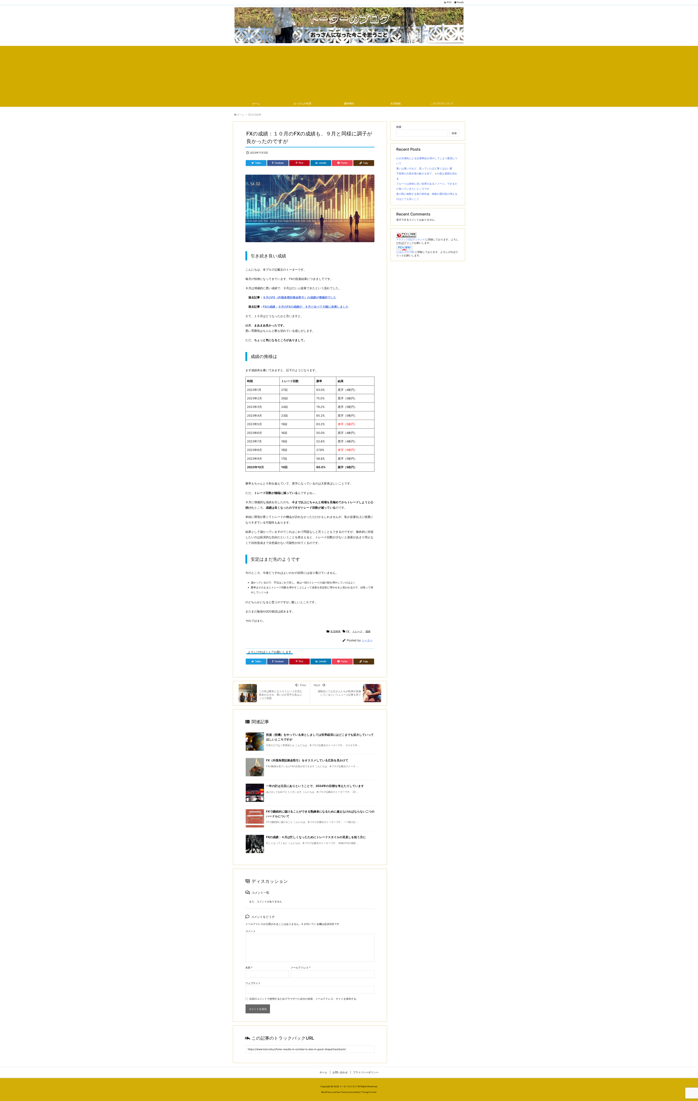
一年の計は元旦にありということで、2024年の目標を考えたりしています (315, 786)
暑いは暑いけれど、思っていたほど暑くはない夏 (424, 168)
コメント (250, 931)
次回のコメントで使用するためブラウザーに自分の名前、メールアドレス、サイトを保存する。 (304, 998)
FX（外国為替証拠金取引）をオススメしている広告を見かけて (307, 760)
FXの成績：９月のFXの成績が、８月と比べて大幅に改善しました (306, 306)
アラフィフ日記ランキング (410, 239)
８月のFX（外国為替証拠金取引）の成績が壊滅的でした (299, 297)
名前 (248, 967)
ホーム (240, 114)
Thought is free (369, 1092)
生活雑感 (256, 114)
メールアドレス (300, 967)
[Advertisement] (349, 73)
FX (347, 631)
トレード (357, 631)
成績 (367, 631)
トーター (367, 640)
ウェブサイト (253, 983)
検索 (398, 126)
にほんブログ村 (405, 251)
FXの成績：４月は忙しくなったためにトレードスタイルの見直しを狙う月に (316, 837)
